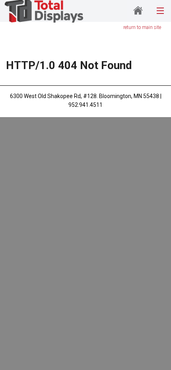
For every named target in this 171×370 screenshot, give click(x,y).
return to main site (142, 27)
